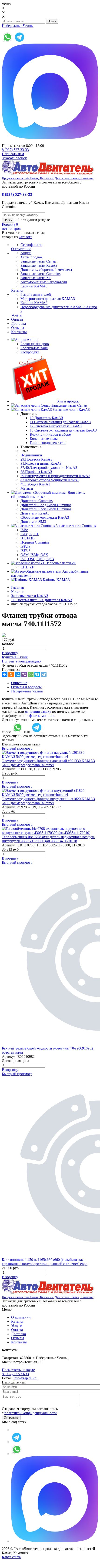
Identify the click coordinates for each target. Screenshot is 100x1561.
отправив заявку (38, 711)
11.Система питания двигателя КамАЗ (60, 422)
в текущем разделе (35, 220)
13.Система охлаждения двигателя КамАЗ (63, 430)
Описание (19, 683)
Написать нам (13, 154)
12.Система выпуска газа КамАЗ (56, 426)
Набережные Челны (17, 26)
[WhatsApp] (30, 674)
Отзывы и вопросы (26, 687)
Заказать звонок (14, 158)
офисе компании (40, 716)
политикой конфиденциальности (30, 1413)
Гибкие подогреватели (48, 443)
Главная (17, 587)
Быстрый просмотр (17, 748)
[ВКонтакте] (4, 674)
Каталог (17, 592)
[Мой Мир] (17, 674)
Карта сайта (11, 1557)
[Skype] (37, 674)
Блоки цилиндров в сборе (50, 434)
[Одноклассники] (11, 674)
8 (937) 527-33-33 (15, 150)
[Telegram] (44, 674)
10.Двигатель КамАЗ (46, 418)
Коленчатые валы (44, 439)
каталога (25, 237)
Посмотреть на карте (18, 1370)
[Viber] (24, 674)
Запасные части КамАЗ (29, 596)
